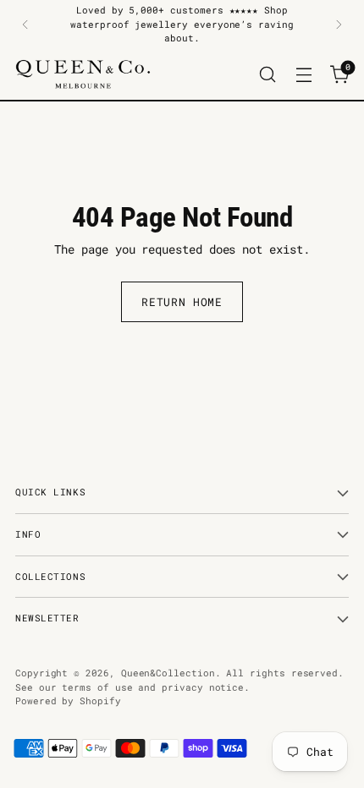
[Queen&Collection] (83, 74)
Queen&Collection (168, 672)
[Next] (338, 24)
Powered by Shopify (68, 700)
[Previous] (25, 24)
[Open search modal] (267, 74)
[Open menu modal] (303, 74)
